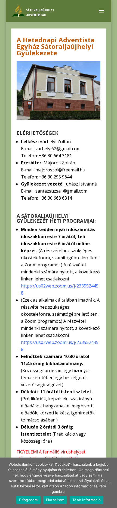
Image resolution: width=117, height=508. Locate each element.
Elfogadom (28, 500)
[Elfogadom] (110, 482)
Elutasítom (55, 500)
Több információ (86, 500)
